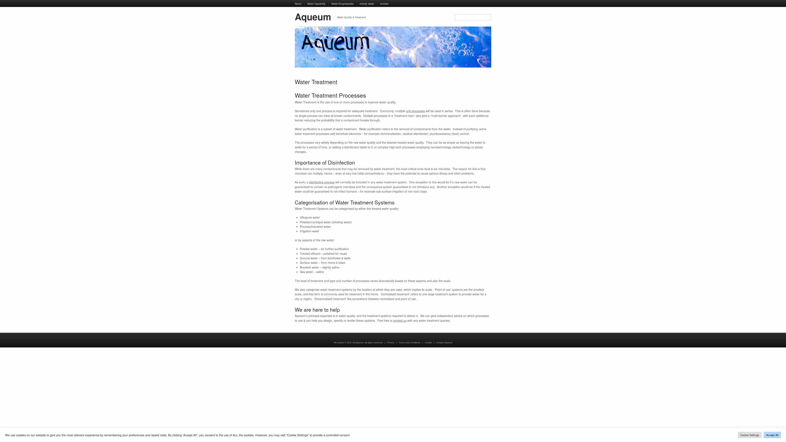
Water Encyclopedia (342, 3)
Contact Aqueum (444, 342)
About (298, 3)
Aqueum (313, 16)
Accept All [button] (772, 435)
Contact (384, 3)
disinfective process (321, 182)
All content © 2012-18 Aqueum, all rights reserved (358, 342)
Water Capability (316, 3)
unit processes (415, 111)
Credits (428, 342)
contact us (400, 320)
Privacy (390, 342)
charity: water (367, 3)
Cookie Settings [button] (749, 435)
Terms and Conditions (409, 342)
